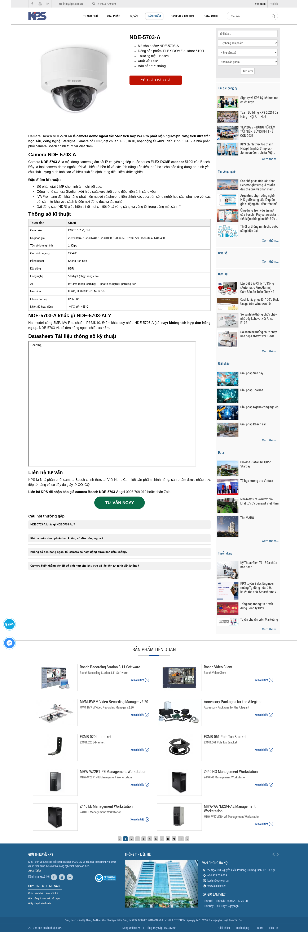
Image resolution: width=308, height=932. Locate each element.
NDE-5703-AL (49, 328)
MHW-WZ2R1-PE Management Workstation (113, 771)
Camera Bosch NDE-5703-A (50, 136)
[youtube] (62, 876)
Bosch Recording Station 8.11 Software (110, 666)
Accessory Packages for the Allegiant (233, 701)
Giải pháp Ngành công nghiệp (259, 407)
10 (180, 839)
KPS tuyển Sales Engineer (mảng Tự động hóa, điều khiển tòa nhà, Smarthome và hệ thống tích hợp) (259, 587)
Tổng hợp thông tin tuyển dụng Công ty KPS (256, 606)
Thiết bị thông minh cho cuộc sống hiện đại (259, 228)
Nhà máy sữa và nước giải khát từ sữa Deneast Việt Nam (259, 501)
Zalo (167, 492)
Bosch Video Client (218, 666)
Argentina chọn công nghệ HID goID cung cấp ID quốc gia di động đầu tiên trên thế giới (258, 199)
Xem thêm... (270, 159)
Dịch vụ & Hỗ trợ (182, 16)
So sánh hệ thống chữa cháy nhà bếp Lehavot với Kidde (258, 334)
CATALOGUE (211, 16)
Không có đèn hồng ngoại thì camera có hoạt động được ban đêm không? (78, 551)
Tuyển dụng (242, 928)
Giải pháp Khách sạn (253, 424)
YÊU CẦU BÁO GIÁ (156, 80)
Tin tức (259, 928)
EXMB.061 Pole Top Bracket (225, 736)
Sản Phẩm (154, 16)
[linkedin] (70, 876)
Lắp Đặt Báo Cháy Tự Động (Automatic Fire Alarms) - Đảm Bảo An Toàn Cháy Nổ (257, 287)
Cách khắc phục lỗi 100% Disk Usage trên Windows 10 (259, 301)
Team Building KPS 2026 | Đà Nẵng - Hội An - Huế (259, 114)
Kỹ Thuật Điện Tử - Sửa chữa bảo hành (258, 565)
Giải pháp (113, 16)
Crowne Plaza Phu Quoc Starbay (255, 464)
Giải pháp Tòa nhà (251, 390)
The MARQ (247, 518)
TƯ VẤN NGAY (119, 502)
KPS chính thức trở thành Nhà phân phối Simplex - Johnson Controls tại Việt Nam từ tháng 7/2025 (256, 148)
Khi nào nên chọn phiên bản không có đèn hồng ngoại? (66, 538)
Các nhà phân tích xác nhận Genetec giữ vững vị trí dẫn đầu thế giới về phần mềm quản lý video (257, 185)
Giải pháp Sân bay (251, 373)
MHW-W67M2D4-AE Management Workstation (230, 808)
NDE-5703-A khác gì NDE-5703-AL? (52, 524)
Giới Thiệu (224, 928)
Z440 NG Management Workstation (231, 771)
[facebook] (54, 876)
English (273, 4)
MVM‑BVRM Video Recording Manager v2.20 (114, 701)
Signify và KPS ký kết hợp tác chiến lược (259, 100)
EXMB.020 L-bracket (95, 736)
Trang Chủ (90, 16)
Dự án (134, 16)
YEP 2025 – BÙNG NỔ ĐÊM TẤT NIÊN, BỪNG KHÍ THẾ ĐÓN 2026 (257, 131)
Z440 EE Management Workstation (106, 806)
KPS (31, 479)
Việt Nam (260, 4)
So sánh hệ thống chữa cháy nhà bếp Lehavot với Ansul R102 (258, 318)
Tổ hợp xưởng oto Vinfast (256, 481)
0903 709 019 (136, 492)
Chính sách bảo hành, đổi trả (43, 893)
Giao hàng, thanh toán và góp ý (44, 898)
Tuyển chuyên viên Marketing (259, 619)
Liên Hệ (273, 928)
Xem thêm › (35, 870)
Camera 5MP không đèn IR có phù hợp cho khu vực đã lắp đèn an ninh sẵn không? (84, 565)
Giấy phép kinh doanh (39, 903)
